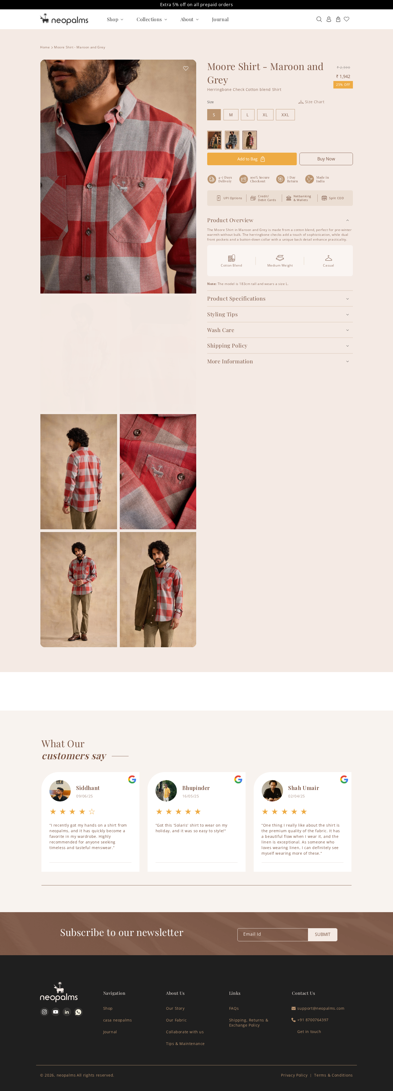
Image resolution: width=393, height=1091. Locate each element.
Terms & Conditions (333, 1075)
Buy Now (326, 159)
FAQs (234, 1008)
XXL (285, 114)
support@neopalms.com (320, 1008)
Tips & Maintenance (185, 1043)
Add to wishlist (184, 68)
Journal (110, 1031)
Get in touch (309, 1031)
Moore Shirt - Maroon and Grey (79, 47)
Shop (108, 1008)
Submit (322, 934)
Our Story (175, 1008)
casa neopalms (117, 1020)
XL (265, 114)
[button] (115, 19)
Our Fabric (176, 1020)
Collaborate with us (185, 1031)
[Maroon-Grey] (249, 140)
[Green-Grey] (232, 140)
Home (45, 47)
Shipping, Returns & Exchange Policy (248, 1022)
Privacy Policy (294, 1075)
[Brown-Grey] (214, 140)
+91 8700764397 (312, 1020)
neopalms (66, 1075)
